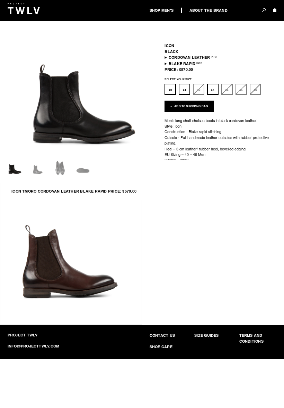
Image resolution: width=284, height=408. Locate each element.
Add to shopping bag (191, 106)
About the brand (208, 10)
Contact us (162, 335)
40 (170, 90)
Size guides (206, 335)
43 (212, 90)
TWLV (24, 8)
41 (184, 90)
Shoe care (161, 346)
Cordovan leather (189, 57)
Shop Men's (162, 10)
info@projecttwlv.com (33, 346)
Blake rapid (182, 63)
